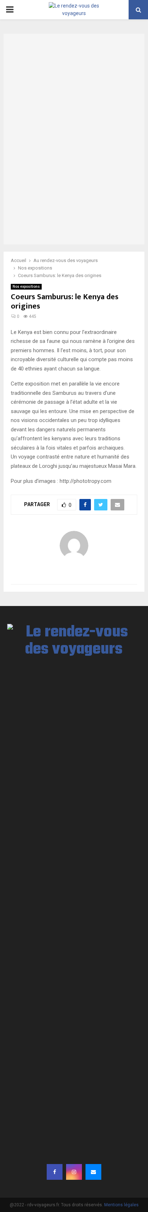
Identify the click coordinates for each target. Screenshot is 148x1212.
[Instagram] (74, 1172)
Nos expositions (26, 287)
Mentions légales (121, 1204)
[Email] (93, 1172)
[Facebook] (55, 1172)
